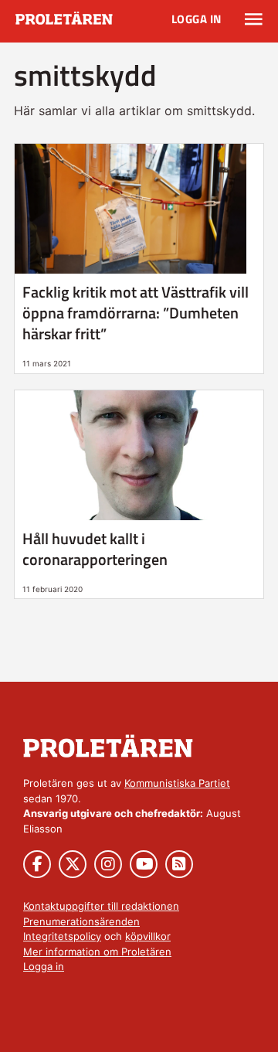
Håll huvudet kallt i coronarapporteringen (95, 548)
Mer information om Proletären (97, 951)
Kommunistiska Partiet (177, 783)
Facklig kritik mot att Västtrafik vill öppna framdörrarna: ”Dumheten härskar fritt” (135, 313)
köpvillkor (148, 936)
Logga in (196, 19)
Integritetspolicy (62, 936)
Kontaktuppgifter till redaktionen (101, 906)
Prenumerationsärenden (81, 921)
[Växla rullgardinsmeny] (254, 19)
